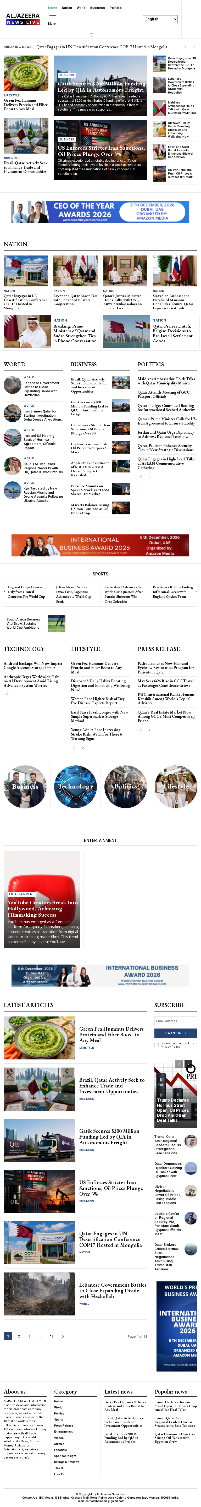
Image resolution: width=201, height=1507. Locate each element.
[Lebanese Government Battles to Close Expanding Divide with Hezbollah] (159, 85)
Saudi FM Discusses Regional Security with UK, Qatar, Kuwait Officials (43, 468)
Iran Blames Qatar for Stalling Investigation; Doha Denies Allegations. (43, 415)
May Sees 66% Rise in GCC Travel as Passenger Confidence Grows (166, 683)
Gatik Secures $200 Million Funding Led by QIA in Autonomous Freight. (102, 86)
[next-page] (149, 477)
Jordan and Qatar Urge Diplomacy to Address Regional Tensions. (166, 434)
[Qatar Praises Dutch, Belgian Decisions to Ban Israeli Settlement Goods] (126, 331)
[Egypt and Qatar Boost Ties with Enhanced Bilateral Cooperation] (159, 152)
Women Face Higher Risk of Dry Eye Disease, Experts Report (98, 701)
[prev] (185, 47)
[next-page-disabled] (15, 694)
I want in (173, 1033)
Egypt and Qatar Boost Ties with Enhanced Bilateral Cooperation (180, 152)
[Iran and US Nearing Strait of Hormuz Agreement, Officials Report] (12, 438)
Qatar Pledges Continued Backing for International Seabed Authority (166, 407)
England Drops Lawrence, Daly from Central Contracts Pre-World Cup (27, 592)
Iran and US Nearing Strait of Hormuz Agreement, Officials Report (39, 442)
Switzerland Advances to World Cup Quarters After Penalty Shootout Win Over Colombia (123, 594)
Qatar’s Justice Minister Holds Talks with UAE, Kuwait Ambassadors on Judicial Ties (122, 301)
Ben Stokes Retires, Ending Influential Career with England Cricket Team (173, 592)
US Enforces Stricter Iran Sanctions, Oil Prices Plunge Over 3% (101, 150)
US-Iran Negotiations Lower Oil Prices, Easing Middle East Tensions (167, 1195)
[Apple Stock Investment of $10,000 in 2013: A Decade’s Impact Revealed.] (121, 466)
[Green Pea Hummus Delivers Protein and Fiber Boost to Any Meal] (26, 73)
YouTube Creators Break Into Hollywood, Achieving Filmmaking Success (43, 908)
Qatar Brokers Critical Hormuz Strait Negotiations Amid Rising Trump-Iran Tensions (166, 1257)
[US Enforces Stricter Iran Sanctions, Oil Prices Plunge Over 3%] (121, 428)
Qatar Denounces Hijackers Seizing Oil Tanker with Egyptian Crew (168, 1170)
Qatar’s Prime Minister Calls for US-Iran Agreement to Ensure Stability (167, 421)
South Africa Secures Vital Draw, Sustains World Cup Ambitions (23, 623)
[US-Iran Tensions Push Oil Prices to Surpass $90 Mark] (159, 174)
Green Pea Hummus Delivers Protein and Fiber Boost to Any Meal (90, 47)
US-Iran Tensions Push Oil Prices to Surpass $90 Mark (180, 173)
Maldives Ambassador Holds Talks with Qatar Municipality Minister (182, 108)
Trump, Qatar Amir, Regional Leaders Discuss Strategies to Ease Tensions (167, 1145)
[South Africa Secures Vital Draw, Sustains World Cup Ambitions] (57, 624)
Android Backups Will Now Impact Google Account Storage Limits (33, 665)
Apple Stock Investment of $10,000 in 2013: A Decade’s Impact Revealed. (90, 468)
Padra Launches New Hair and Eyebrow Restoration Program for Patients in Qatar (166, 667)
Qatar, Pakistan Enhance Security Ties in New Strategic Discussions (166, 448)
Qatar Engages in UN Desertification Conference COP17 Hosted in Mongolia (182, 63)
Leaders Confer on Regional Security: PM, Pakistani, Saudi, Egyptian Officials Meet (167, 1224)
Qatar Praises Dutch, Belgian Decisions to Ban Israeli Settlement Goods (173, 333)
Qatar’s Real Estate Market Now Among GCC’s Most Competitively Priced (166, 716)
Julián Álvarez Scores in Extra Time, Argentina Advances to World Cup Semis (73, 594)
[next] (194, 47)
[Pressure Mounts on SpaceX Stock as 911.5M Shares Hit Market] (121, 489)
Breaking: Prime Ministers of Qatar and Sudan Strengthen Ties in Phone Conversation (75, 333)
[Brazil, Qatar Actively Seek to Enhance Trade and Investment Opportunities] (26, 136)
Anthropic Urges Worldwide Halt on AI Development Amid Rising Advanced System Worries (31, 681)
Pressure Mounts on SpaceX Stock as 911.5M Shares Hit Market (90, 489)
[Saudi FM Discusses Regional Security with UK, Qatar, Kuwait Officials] (12, 466)
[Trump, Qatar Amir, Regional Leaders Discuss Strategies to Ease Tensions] (191, 1141)
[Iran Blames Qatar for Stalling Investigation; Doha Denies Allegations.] (12, 413)
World (29, 377)
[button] (91, 34)
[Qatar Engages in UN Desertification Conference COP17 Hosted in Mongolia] (159, 64)
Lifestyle (12, 95)
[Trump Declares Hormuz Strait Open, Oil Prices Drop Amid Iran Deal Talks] (175, 1091)
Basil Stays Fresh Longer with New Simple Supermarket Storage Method (99, 716)
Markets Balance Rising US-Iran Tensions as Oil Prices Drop (90, 508)
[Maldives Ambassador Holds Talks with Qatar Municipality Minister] (159, 108)
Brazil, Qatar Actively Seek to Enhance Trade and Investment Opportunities (26, 167)
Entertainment (21, 894)
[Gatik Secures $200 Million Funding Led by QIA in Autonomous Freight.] (121, 405)
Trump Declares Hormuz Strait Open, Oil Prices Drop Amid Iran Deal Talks (173, 1110)
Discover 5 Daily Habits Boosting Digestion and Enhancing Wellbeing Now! (179, 130)
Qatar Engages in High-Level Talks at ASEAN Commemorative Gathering (166, 463)
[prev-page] (141, 477)
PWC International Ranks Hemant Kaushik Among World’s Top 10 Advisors (166, 698)
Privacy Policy (170, 1046)
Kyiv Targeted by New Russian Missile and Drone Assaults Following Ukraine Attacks (43, 494)
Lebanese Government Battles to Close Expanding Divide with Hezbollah (181, 85)
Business (12, 158)
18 (51, 1336)
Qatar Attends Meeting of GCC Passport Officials (164, 394)
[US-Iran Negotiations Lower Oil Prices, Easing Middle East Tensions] (191, 1191)
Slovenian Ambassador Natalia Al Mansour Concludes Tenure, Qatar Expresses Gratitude (173, 301)
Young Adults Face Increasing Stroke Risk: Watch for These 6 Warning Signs (96, 734)
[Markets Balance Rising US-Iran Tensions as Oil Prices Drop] (121, 508)
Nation (9, 291)
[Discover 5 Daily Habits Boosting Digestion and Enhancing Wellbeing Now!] (159, 129)
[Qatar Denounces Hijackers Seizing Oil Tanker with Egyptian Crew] (191, 1168)
